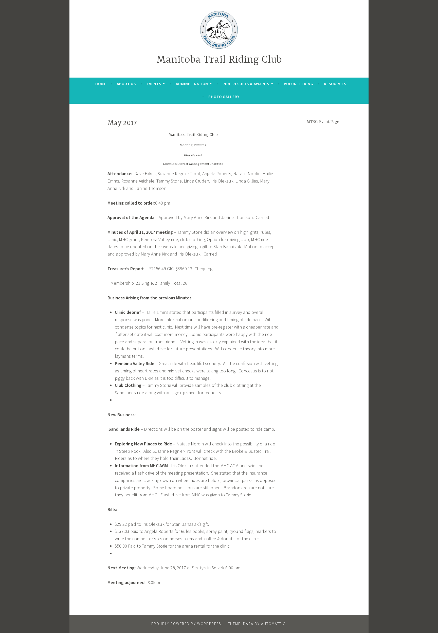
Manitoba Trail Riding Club (219, 60)
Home (100, 83)
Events (154, 83)
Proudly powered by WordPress (186, 623)
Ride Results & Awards (246, 83)
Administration (192, 83)
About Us (126, 83)
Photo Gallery (224, 96)
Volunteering (298, 83)
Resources (335, 83)
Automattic (273, 623)
